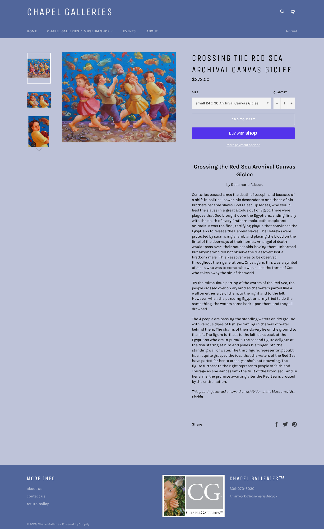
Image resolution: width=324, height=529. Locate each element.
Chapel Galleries (70, 12)
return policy (38, 503)
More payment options (243, 145)
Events (129, 31)
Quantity (280, 92)
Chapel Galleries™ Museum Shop (79, 31)
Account (291, 31)
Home (32, 31)
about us (34, 488)
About (152, 31)
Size (195, 92)
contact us (36, 496)
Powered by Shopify (75, 524)
